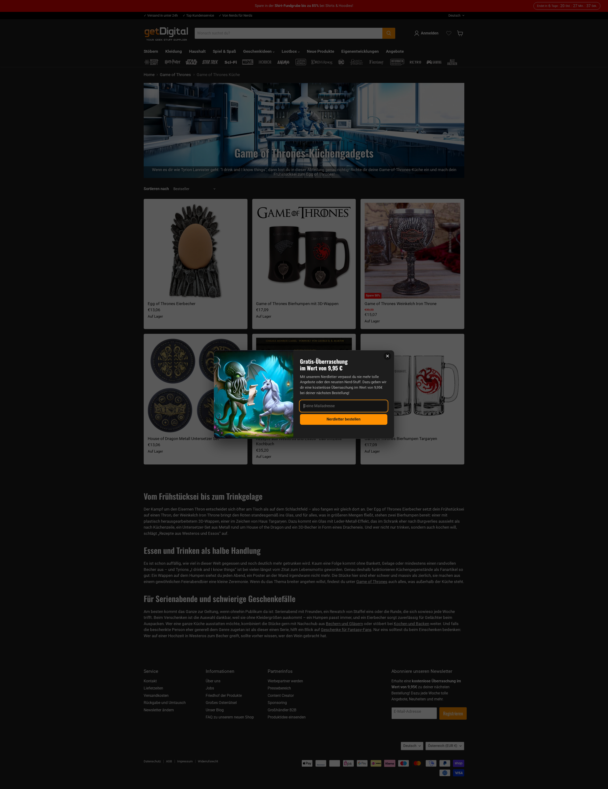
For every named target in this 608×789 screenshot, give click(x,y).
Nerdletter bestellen (344, 419)
